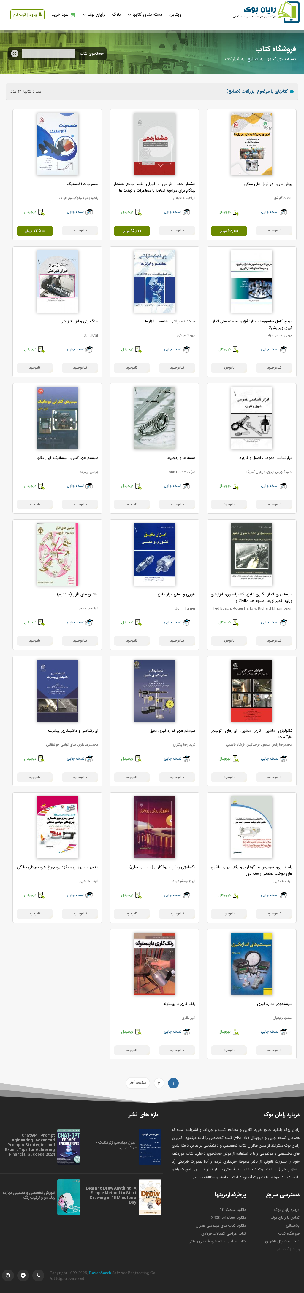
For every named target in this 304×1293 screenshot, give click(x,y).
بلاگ (116, 14)
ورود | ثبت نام (25, 14)
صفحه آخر (138, 1083)
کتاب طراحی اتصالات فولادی (223, 1233)
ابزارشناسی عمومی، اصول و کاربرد (265, 458)
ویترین (175, 14)
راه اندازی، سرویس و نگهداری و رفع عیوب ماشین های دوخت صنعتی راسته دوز (251, 870)
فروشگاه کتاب (289, 1233)
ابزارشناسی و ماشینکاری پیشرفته (73, 731)
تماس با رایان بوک (285, 1217)
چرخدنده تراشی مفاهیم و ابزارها (170, 321)
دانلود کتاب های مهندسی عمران (221, 1225)
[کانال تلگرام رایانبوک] (23, 1275)
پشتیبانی (293, 1225)
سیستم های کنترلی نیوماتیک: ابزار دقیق (67, 458)
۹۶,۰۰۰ (131, 231)
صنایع (253, 59)
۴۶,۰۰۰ (229, 231)
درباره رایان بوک (287, 1210)
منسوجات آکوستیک (82, 184)
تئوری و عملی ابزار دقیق (176, 594)
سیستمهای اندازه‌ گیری (274, 1004)
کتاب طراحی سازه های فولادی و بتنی (217, 1241)
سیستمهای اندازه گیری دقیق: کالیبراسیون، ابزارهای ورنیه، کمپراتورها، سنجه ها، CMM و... (251, 597)
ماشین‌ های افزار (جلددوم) (77, 594)
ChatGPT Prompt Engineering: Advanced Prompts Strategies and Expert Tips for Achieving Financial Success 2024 (30, 1145)
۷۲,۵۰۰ (35, 231)
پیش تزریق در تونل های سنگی (268, 184)
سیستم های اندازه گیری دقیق (172, 731)
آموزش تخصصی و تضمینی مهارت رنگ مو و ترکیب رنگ (29, 1195)
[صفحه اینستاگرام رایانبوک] (8, 1275)
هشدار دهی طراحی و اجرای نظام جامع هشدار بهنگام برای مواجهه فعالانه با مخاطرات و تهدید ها (154, 187)
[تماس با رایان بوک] (38, 1275)
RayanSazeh (100, 1272)
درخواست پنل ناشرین (282, 1241)
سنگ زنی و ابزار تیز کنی (79, 321)
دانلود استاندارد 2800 (228, 1217)
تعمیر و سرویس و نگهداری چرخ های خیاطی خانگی (57, 867)
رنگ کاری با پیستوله (179, 1004)
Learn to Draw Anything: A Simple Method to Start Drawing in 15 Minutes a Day (111, 1195)
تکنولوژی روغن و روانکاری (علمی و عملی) (162, 867)
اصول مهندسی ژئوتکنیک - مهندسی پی (116, 1145)
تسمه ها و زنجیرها (181, 458)
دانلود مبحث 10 (233, 1210)
